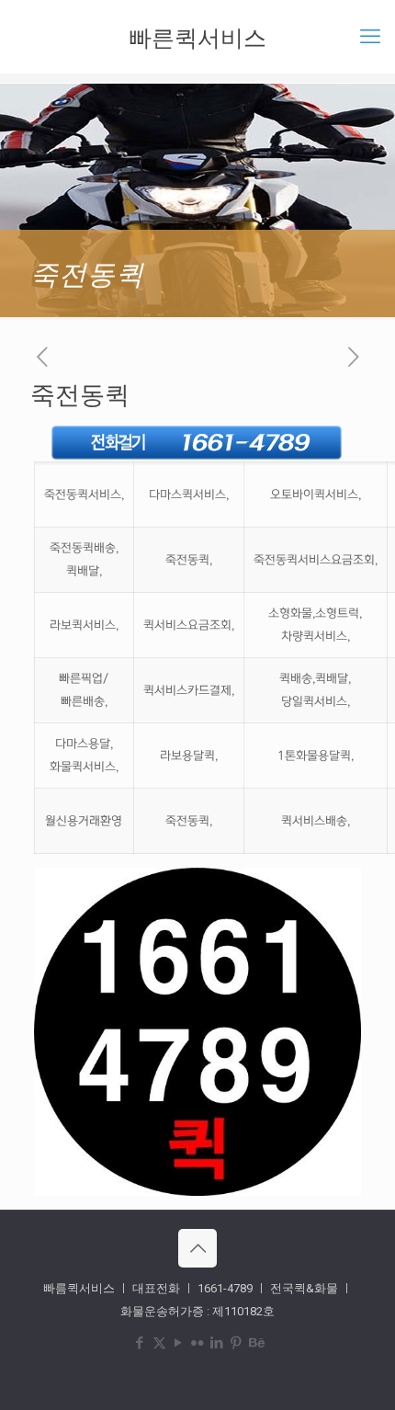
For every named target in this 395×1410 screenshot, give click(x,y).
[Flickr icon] (198, 1343)
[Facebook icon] (140, 1343)
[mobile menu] (370, 36)
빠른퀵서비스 (197, 37)
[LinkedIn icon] (217, 1343)
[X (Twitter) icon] (159, 1343)
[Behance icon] (256, 1343)
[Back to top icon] (197, 1248)
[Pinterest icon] (236, 1343)
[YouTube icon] (179, 1343)
